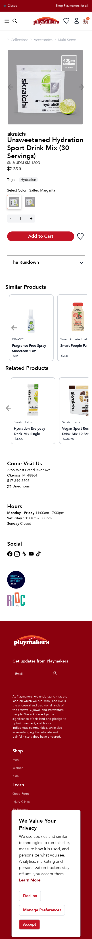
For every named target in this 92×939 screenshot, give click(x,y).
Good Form (21, 794)
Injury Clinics (21, 802)
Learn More (29, 880)
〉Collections (17, 39)
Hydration (28, 179)
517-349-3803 (18, 480)
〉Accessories (41, 39)
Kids (16, 776)
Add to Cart (40, 236)
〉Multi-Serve (65, 39)
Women (18, 768)
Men (16, 760)
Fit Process (20, 810)
